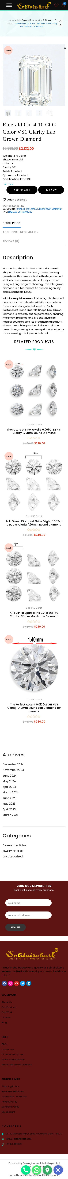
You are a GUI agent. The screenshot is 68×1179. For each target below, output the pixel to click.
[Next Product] (60, 25)
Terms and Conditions (14, 1096)
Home (10, 20)
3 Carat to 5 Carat (27, 209)
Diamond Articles (14, 845)
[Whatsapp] (36, 1170)
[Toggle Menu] (9, 5)
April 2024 (9, 787)
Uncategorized (13, 856)
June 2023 (9, 798)
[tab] (12, 223)
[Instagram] (10, 983)
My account (8, 1112)
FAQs (4, 1044)
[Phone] (26, 1170)
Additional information (20, 232)
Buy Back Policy (10, 1106)
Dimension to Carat (13, 1054)
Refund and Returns (13, 1091)
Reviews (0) (11, 241)
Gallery (30, 1175)
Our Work (7, 1012)
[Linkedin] (28, 983)
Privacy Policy (9, 1101)
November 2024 (13, 770)
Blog (4, 1022)
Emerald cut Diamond (20, 212)
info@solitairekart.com (18, 1138)
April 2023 (9, 809)
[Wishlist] (56, 6)
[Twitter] (22, 983)
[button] (15, 199)
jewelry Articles (13, 851)
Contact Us (8, 1049)
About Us (7, 1002)
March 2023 (10, 815)
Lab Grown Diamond (28, 20)
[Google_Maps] (47, 1170)
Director (6, 1017)
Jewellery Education (13, 1059)
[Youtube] (16, 983)
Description (12, 223)
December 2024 (13, 764)
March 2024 (11, 792)
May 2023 (9, 803)
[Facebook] (4, 983)
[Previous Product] (60, 21)
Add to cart (22, 189)
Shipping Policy (10, 1086)
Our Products (9, 1007)
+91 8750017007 (13, 1144)
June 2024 (10, 775)
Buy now (51, 189)
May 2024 (9, 781)
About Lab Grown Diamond (17, 1064)
